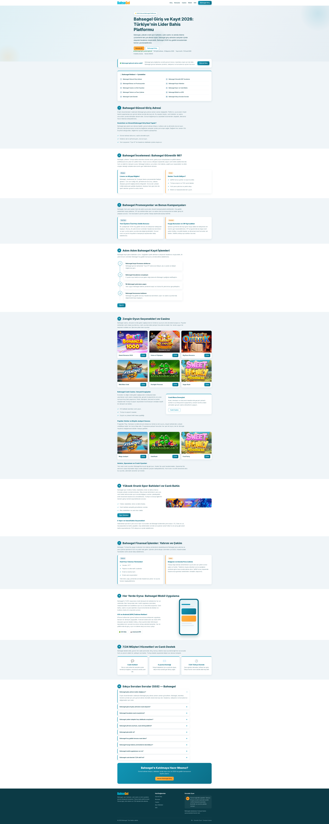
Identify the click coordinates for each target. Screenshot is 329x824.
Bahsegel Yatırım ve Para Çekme (133, 92)
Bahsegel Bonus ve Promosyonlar (134, 83)
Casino (184, 3)
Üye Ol (121, 305)
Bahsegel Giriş (205, 3)
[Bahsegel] (123, 2)
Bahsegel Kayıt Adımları (176, 83)
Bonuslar (177, 3)
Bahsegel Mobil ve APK (176, 92)
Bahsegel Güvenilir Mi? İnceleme (179, 79)
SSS (195, 3)
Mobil (190, 3)
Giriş (171, 3)
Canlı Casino (174, 410)
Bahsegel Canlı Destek (130, 96)
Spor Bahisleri (124, 515)
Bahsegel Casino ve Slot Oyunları (133, 88)
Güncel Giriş (203, 63)
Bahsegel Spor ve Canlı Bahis (178, 88)
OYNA (143, 355)
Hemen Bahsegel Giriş (164, 778)
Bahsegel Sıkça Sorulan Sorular (179, 96)
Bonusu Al (139, 48)
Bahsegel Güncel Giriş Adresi (132, 79)
